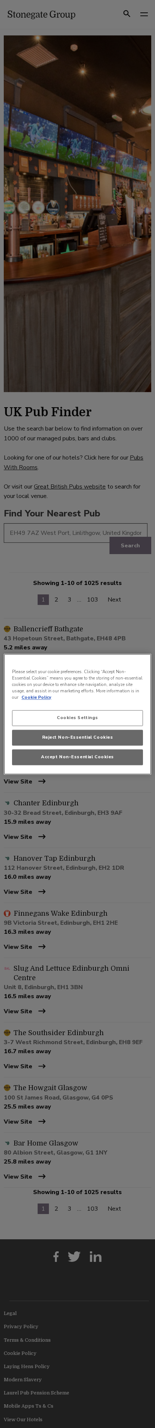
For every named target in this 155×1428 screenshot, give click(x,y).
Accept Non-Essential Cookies (77, 757)
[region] (77, 714)
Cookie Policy (36, 697)
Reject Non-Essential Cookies (77, 737)
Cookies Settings (77, 718)
